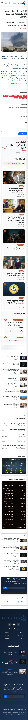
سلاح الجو (6, 95)
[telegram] (9, 624)
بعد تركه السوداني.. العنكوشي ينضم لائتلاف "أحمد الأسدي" (15, 274)
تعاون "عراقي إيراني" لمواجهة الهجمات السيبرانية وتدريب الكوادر (12, 390)
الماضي (20, 95)
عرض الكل (4, 147)
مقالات (7, 638)
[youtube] (14, 624)
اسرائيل (25, 95)
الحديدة (10, 95)
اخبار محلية (21, 635)
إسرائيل (20, 98)
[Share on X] (23, 28)
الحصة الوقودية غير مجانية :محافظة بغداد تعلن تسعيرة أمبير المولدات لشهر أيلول (15, 190)
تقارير (21, 638)
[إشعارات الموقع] (5, 3)
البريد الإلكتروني (23, 116)
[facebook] (18, 624)
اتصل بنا (7, 714)
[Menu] (2, 3)
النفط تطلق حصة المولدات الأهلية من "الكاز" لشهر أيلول (11, 397)
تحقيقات (7, 633)
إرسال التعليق (22, 133)
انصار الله (15, 95)
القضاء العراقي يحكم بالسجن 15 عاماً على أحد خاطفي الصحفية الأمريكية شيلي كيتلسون (11, 404)
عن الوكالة (23, 713)
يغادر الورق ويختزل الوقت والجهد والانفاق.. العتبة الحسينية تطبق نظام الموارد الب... (11, 547)
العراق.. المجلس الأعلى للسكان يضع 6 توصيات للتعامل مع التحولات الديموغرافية (11, 371)
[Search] (9, 3)
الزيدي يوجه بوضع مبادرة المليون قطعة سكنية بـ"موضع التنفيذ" (12, 384)
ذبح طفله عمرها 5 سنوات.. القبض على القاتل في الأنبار (15, 248)
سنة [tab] (9, 163)
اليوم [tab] (23, 163)
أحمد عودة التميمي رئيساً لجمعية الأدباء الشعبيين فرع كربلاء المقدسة (14, 332)
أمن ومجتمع (21, 25)
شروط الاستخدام (16, 713)
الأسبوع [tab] (18, 163)
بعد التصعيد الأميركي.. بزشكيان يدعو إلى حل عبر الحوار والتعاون (11, 377)
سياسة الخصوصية (7, 713)
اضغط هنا (14, 83)
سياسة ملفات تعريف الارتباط (17, 714)
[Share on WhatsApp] (21, 28)
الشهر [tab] (13, 163)
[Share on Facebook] (25, 28)
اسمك (25, 110)
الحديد (25, 98)
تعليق (26, 122)
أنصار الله (16, 98)
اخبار (21, 633)
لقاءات (7, 635)
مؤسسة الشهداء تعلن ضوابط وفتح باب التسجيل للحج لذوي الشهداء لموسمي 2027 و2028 (15, 302)
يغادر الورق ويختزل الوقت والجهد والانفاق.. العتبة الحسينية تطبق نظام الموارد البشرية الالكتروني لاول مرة (15, 219)
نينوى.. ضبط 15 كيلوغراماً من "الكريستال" (13, 357)
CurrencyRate (22, 529)
